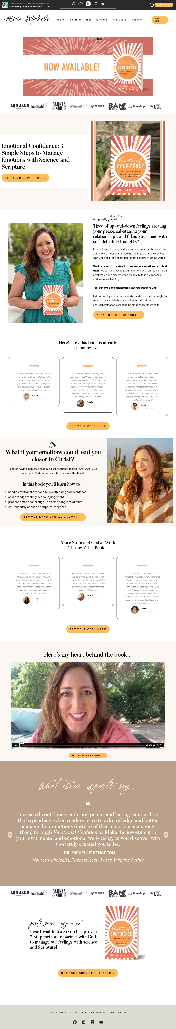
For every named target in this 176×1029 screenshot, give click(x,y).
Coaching (76, 20)
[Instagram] (92, 1022)
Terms (111, 1013)
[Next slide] (166, 835)
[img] (152, 5)
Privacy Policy (97, 1013)
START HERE (158, 20)
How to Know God (58, 1013)
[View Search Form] (171, 20)
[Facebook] (75, 1022)
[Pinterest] (83, 1022)
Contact (122, 1013)
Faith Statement (78, 1013)
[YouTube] (101, 1022)
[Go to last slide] (10, 835)
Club (89, 20)
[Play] (88, 3)
